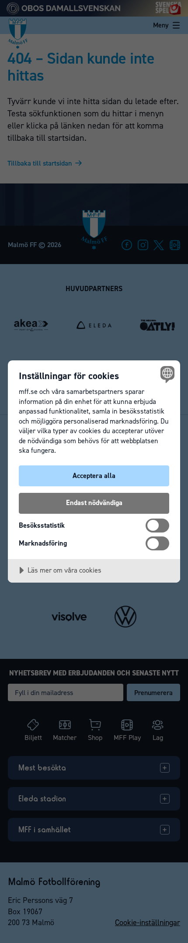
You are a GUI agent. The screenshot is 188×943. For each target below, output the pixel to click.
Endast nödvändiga (94, 502)
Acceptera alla (94, 475)
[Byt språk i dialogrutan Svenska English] (166, 374)
